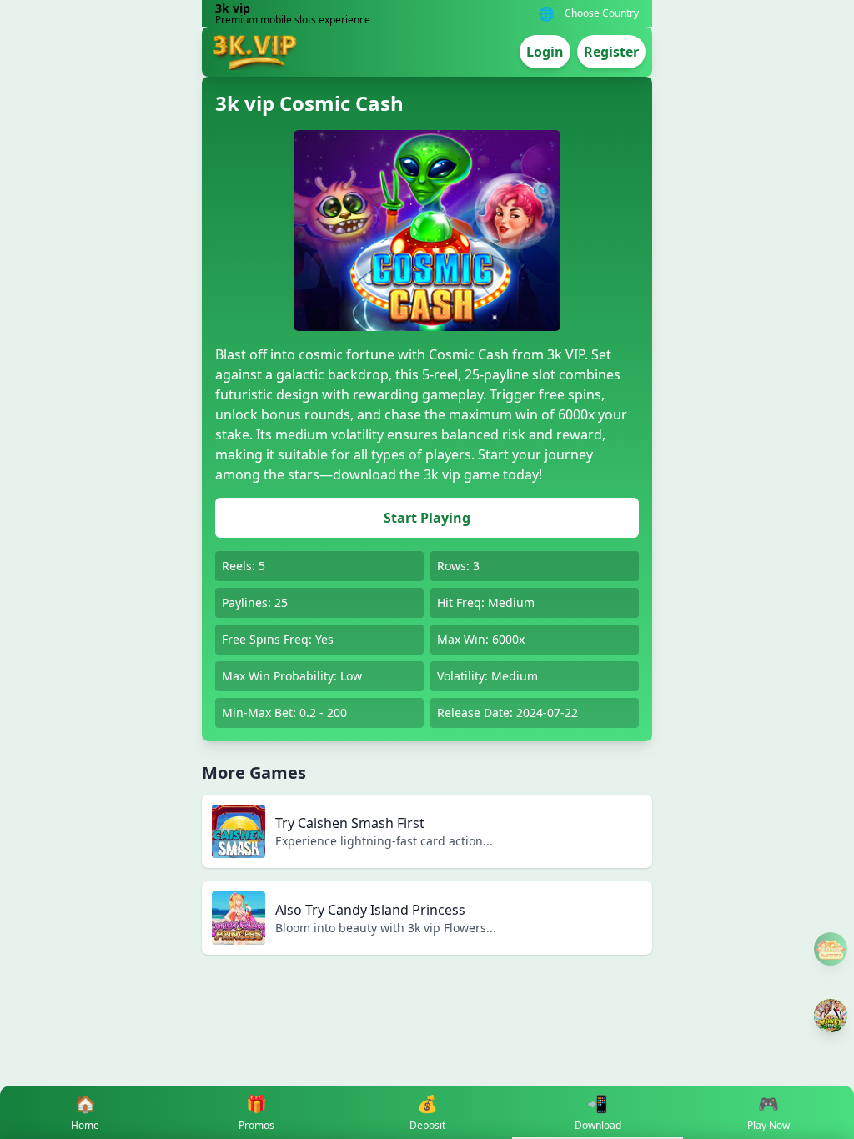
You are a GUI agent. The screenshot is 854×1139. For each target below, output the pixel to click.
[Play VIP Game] (830, 1015)
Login (545, 52)
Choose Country (602, 13)
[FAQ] (830, 949)
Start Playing (427, 518)
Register (611, 52)
